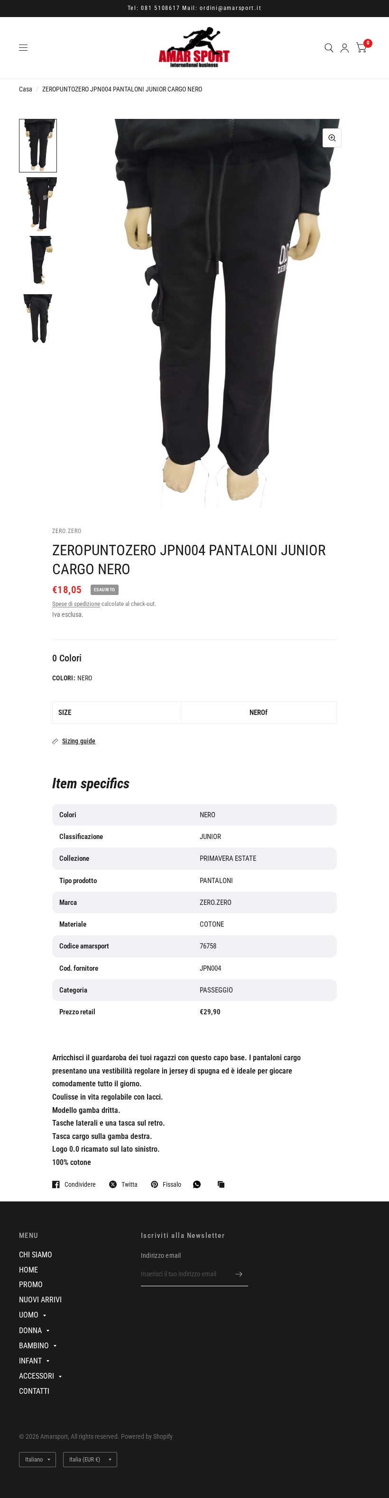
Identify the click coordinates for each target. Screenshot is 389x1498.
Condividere (80, 1184)
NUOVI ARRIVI (40, 1299)
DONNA (30, 1330)
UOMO (28, 1314)
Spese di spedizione (76, 603)
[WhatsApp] (199, 1184)
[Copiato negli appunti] (223, 1185)
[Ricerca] (329, 48)
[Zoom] (332, 137)
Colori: (63, 678)
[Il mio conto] (344, 48)
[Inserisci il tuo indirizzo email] (238, 1274)
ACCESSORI (36, 1376)
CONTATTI (34, 1391)
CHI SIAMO (35, 1254)
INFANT (30, 1360)
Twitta (129, 1184)
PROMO (31, 1284)
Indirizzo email (161, 1255)
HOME (28, 1269)
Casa (25, 89)
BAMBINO (34, 1345)
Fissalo (172, 1184)
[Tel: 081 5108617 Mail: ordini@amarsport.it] (195, 8)
